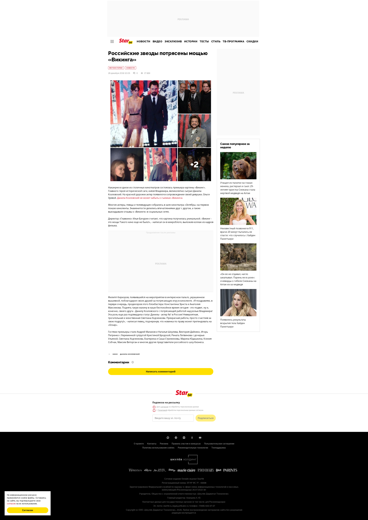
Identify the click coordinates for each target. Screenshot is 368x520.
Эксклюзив (173, 41)
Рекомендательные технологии (193, 448)
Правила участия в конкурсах (186, 444)
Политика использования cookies (158, 448)
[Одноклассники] (192, 437)
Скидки (252, 41)
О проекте (139, 444)
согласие (164, 407)
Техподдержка (218, 448)
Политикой (162, 410)
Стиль (216, 41)
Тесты (204, 41)
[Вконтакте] (184, 437)
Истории (191, 41)
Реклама (164, 444)
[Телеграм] (176, 437)
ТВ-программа (233, 41)
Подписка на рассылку (166, 402)
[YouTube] (200, 437)
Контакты (151, 444)
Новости (143, 41)
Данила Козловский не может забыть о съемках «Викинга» (150, 197)
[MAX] (168, 437)
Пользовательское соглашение (219, 444)
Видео (157, 41)
